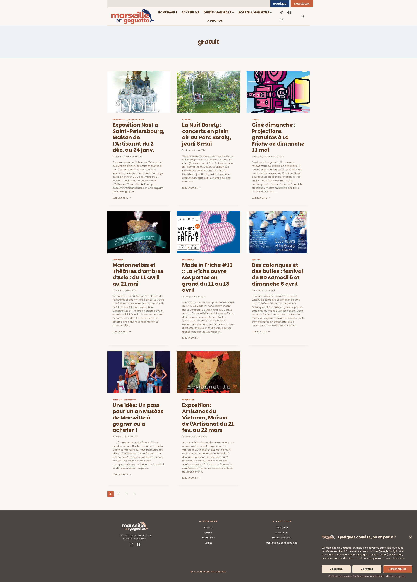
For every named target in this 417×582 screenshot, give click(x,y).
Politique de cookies (340, 576)
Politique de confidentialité (368, 576)
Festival (256, 260)
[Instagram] (281, 20)
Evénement (188, 260)
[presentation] (138, 92)
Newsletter (302, 3)
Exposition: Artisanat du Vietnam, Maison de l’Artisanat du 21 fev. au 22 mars (208, 417)
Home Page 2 (167, 12)
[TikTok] (281, 12)
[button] (410, 537)
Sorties (208, 542)
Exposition (119, 119)
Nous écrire (281, 532)
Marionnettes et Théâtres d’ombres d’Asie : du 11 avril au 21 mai (138, 274)
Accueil (208, 527)
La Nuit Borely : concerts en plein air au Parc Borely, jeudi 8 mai (206, 134)
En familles (208, 537)
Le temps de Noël (135, 119)
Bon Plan (117, 400)
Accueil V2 (190, 12)
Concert (187, 119)
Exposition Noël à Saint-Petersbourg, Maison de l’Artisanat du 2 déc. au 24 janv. (139, 137)
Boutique (279, 3)
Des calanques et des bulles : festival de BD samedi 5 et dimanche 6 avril (277, 274)
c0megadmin (262, 156)
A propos (215, 21)
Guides (208, 532)
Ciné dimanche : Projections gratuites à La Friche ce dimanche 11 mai (278, 137)
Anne (118, 156)
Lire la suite (122, 197)
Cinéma (256, 119)
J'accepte (336, 569)
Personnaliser (397, 569)
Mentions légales (395, 576)
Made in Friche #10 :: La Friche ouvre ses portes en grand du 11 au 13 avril (207, 277)
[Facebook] (289, 12)
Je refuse (367, 569)
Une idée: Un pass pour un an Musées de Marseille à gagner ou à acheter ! (138, 417)
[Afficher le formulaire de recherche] (303, 16)
